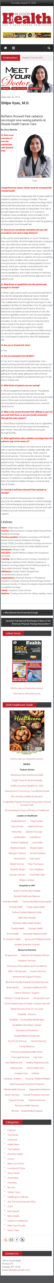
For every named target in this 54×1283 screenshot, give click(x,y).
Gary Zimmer (17, 826)
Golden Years (14, 1192)
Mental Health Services (14, 1089)
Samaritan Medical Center (35, 934)
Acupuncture (11, 955)
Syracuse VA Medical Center (38, 939)
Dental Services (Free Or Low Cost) (27, 1009)
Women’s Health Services (27, 1105)
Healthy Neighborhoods (37, 1062)
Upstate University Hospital (27, 944)
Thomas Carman (17, 875)
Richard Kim (20, 858)
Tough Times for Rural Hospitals (27, 780)
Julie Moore (35, 837)
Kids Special (13, 1211)
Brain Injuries (13, 987)
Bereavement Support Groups (27, 977)
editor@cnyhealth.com (19, 1270)
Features (5, 88)
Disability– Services (27, 1014)
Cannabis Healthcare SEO (35, 987)
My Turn (11, 1187)
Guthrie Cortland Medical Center (27, 912)
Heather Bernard (35, 826)
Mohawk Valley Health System (27, 923)
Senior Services (12, 1095)
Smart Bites (13, 1178)
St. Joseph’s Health (12, 939)
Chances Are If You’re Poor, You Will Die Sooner (27, 791)
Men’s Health (13, 1216)
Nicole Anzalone (37, 853)
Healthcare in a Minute (18, 1197)
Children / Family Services (16, 998)
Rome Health (13, 934)
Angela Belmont (18, 821)
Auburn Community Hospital (27, 891)
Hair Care (38, 1057)
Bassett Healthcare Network (27, 896)
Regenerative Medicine (39, 1089)
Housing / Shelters (12, 1079)
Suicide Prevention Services (36, 1095)
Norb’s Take (13, 1230)
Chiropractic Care (41, 998)
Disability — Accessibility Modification (27, 1019)
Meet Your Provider (17, 1225)
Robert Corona (17, 864)
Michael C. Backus (17, 853)
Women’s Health (15, 1154)
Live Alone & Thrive (16, 1168)
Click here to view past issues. (27, 693)
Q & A (10, 1206)
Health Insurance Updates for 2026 (27, 786)
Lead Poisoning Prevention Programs (27, 1084)
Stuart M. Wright (17, 869)
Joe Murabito (19, 837)
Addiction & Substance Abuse (35, 955)
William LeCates (27, 880)
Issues (11, 1159)
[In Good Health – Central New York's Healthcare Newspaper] (5, 48)
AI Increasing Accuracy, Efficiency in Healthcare (27, 810)
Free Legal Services (21, 1057)
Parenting (12, 1182)
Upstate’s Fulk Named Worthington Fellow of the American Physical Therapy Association (28, 622)
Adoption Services (27, 960)
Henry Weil (16, 832)
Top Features (35, 88)
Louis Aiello (37, 842)
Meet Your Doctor (19, 88)
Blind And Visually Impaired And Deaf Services (27, 982)
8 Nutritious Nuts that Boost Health (27, 775)
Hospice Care (21, 1073)
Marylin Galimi (36, 848)
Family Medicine (26, 1046)
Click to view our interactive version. (27, 688)
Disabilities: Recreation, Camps (26, 1025)
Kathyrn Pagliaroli (19, 842)
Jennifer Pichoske (34, 832)
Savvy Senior (14, 1173)
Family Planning (38, 1041)
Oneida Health (17, 928)
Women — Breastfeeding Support (27, 1111)
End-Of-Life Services (17, 1041)
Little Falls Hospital (27, 918)
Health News (13, 1144)
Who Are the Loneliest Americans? (27, 796)
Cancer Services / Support (27, 993)
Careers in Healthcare (18, 1221)
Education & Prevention (27, 1030)
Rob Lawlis (35, 858)
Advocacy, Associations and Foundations (27, 966)
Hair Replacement (13, 1062)
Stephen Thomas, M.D (32, 58)
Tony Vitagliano (36, 869)
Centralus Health (10, 901)
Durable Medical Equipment (27, 1036)
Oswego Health (35, 928)
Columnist (12, 1140)
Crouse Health (15, 907)
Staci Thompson (36, 864)
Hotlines (35, 1073)
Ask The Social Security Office (22, 1202)
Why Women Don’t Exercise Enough (21, 612)
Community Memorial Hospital (36, 901)
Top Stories (13, 1135)
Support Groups (16, 1100)
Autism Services (38, 971)
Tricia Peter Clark (37, 875)
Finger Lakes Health (36, 907)
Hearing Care (16, 1068)
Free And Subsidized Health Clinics (27, 1052)
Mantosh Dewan (18, 848)
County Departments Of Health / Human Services (27, 1003)
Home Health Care (35, 1068)
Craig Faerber (36, 821)
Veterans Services (36, 1100)
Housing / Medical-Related (37, 1079)
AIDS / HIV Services (17, 971)
